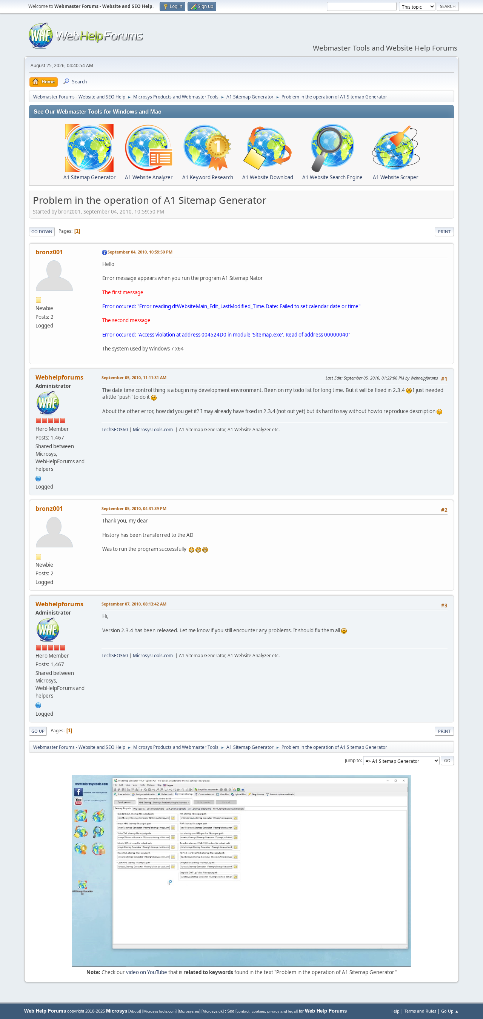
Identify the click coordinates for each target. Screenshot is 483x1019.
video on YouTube (146, 972)
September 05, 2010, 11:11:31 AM (134, 377)
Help (395, 1011)
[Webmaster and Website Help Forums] (38, 477)
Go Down (41, 231)
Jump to (353, 760)
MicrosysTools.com (153, 429)
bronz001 (49, 252)
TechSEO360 (115, 429)
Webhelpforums (59, 377)
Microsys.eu (189, 1011)
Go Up (38, 731)
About (134, 1011)
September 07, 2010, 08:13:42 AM (134, 604)
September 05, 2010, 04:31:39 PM (134, 508)
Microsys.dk (213, 1011)
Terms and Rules (420, 1011)
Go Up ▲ (450, 1011)
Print (444, 231)
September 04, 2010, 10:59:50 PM (140, 252)
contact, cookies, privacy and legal (267, 1011)
